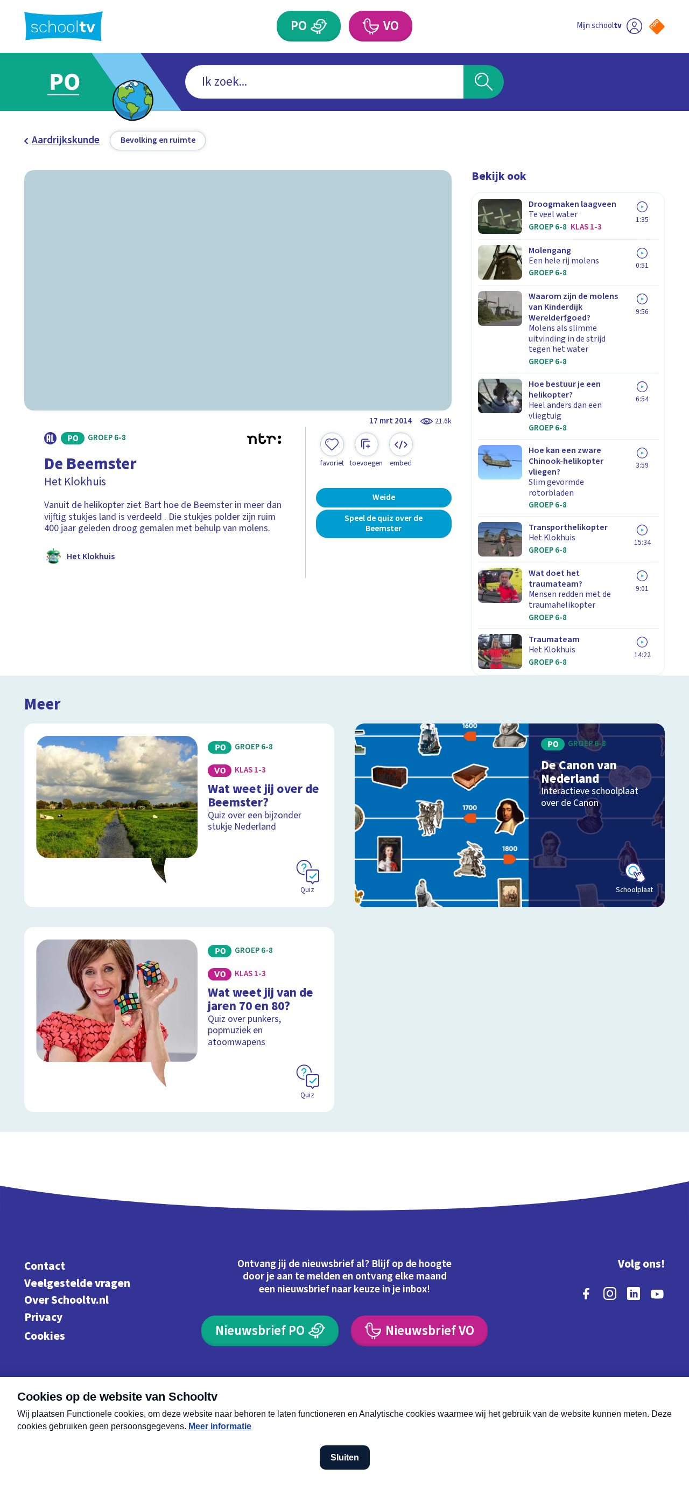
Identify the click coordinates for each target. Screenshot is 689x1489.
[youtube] (657, 1293)
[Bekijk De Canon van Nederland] (510, 815)
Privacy (43, 1317)
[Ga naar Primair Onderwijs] (76, 82)
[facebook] (586, 1293)
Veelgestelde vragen (77, 1283)
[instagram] (610, 1293)
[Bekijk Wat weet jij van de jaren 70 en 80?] (179, 1019)
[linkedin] (633, 1293)
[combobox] (324, 82)
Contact (44, 1266)
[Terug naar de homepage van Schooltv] (63, 26)
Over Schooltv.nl (66, 1300)
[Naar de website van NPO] (657, 26)
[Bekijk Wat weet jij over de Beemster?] (179, 815)
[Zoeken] (483, 82)
